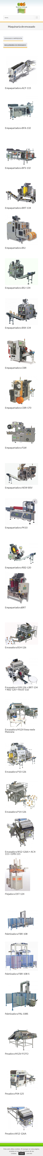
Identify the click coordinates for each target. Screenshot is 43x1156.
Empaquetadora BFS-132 (18, 167)
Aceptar (21, 1153)
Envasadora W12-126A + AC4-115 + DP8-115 (20, 852)
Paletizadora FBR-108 (16, 933)
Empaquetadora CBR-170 (18, 407)
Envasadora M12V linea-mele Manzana (20, 730)
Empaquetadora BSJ (15, 247)
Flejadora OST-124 (14, 893)
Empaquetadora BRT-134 (18, 207)
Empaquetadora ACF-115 (18, 88)
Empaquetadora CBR (15, 367)
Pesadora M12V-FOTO (16, 1053)
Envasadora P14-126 (15, 811)
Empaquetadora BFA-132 (18, 128)
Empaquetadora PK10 (16, 527)
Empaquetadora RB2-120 (18, 567)
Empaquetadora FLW (15, 447)
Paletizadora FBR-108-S (17, 973)
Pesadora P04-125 (14, 1093)
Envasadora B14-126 (15, 647)
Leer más (29, 1153)
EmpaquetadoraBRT (15, 607)
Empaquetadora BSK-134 (18, 327)
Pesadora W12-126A (15, 1133)
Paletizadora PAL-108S (16, 1013)
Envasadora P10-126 (15, 771)
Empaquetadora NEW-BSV (18, 487)
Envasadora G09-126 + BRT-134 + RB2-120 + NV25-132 (21, 688)
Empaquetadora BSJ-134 (17, 287)
